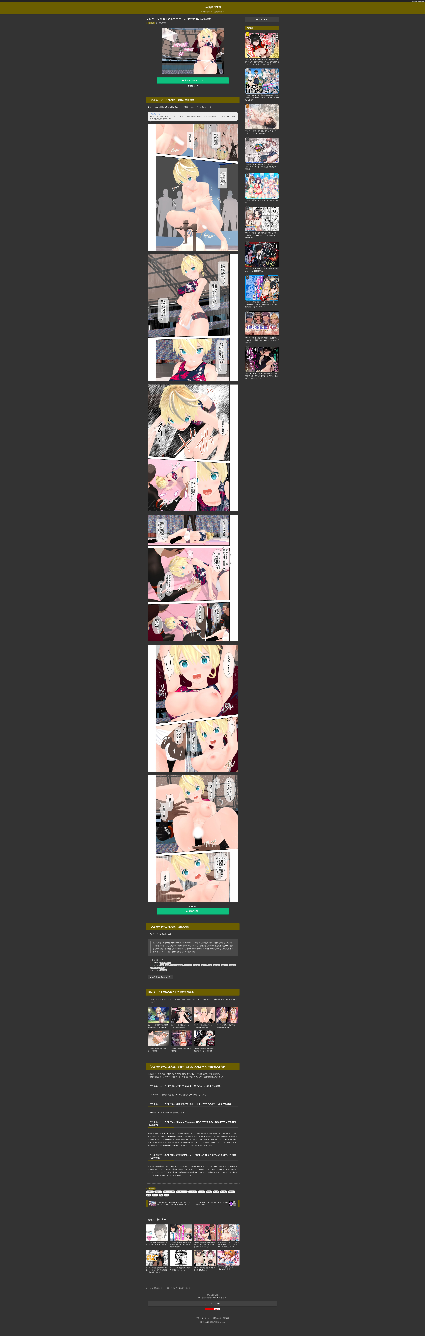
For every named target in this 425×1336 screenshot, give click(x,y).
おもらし (224, 965)
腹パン (161, 968)
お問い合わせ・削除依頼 (221, 1318)
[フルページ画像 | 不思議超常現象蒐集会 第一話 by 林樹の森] (204, 1046)
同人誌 (216, 1192)
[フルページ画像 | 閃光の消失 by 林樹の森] (181, 1046)
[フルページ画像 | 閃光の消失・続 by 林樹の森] (158, 1046)
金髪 (209, 965)
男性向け (232, 965)
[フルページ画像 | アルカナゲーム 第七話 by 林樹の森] (181, 1022)
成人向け (154, 968)
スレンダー (187, 965)
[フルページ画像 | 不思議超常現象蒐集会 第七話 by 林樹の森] (158, 1022)
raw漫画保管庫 (212, 7)
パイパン (196, 965)
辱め (162, 965)
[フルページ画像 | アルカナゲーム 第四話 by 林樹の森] (204, 1022)
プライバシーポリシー (203, 1318)
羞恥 (167, 965)
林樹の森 (151, 23)
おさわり (216, 965)
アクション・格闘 (176, 965)
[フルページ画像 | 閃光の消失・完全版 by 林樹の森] (227, 1022)
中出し (204, 965)
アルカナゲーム (165, 962)
